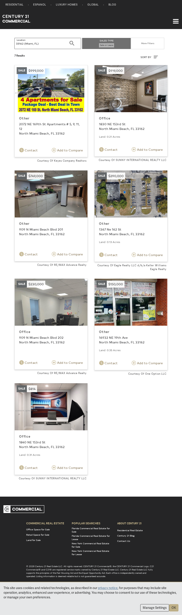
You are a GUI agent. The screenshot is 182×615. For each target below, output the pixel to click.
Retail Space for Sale (37, 534)
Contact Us (123, 541)
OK (174, 608)
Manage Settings (155, 608)
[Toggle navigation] (176, 19)
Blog (112, 5)
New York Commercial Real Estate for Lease (90, 552)
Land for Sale (33, 540)
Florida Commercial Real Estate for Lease (91, 537)
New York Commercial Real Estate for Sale (90, 545)
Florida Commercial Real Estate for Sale (91, 530)
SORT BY (146, 57)
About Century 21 (129, 523)
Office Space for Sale (38, 529)
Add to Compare (69, 150)
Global (93, 5)
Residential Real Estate (130, 530)
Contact (31, 150)
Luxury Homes (67, 5)
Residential (15, 5)
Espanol (39, 5)
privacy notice (108, 588)
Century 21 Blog (126, 535)
